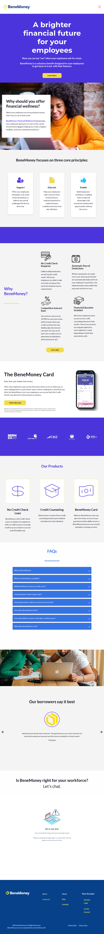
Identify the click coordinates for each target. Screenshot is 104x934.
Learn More (52, 76)
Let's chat (55, 350)
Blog (64, 899)
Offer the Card (15, 403)
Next (101, 732)
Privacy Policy (72, 925)
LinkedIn (65, 904)
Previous (3, 732)
